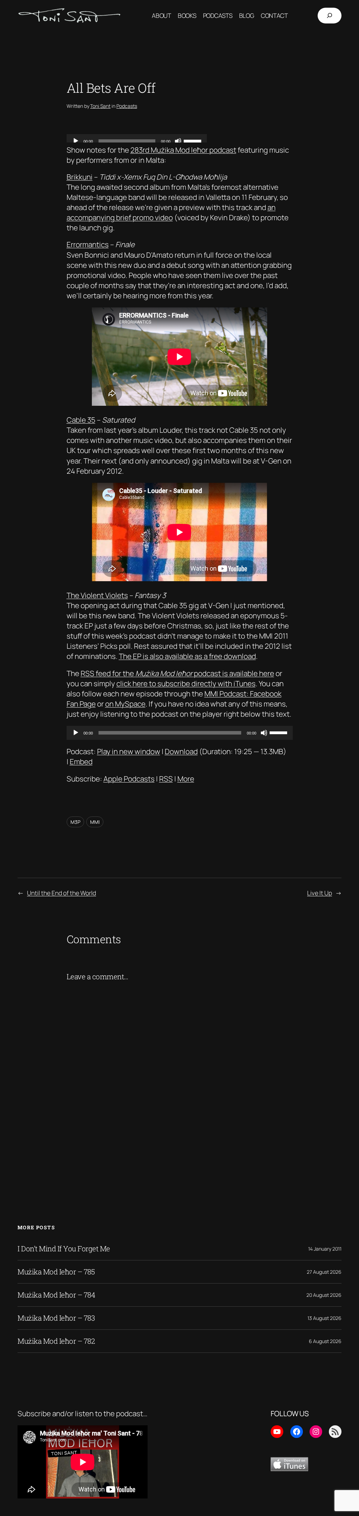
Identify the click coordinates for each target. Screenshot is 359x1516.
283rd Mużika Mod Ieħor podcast (183, 150)
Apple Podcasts (129, 779)
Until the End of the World (61, 893)
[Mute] (263, 732)
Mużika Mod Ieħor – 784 (56, 1295)
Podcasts (126, 106)
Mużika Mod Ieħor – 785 (56, 1271)
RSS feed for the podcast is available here (177, 673)
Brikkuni (80, 177)
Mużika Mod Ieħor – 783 (56, 1318)
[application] (180, 733)
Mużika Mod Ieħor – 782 (56, 1341)
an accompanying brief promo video (171, 212)
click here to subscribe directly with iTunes (186, 683)
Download (181, 751)
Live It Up (319, 893)
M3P (75, 822)
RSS (166, 779)
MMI (95, 822)
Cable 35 (81, 420)
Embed (81, 761)
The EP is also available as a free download (187, 656)
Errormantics (88, 244)
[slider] (279, 732)
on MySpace (125, 704)
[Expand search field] (329, 16)
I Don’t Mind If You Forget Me (64, 1248)
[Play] (75, 732)
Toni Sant (100, 106)
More (185, 779)
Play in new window (128, 751)
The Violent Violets (97, 595)
